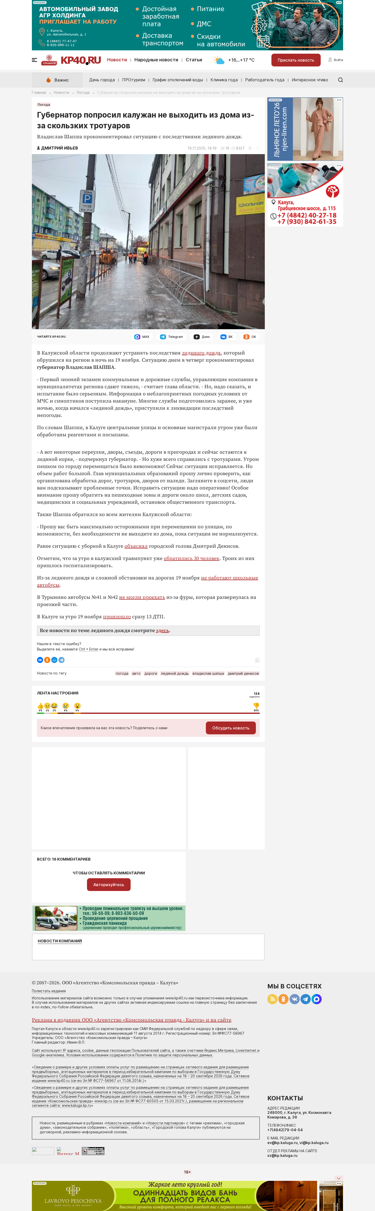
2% (47, 710)
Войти (338, 60)
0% (40, 710)
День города (102, 79)
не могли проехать (142, 597)
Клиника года (224, 79)
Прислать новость (296, 60)
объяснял (136, 546)
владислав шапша (208, 673)
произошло (117, 617)
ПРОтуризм (133, 79)
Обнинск (49, 63)
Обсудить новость (230, 727)
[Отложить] (250, 148)
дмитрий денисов (243, 673)
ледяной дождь (175, 673)
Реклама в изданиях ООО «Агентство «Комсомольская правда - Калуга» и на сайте (131, 1020)
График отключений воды (178, 79)
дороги (150, 673)
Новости (117, 59)
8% (66, 710)
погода (122, 673)
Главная (39, 92)
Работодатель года (264, 79)
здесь (162, 630)
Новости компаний (60, 941)
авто (136, 673)
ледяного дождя (201, 353)
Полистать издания (49, 991)
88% (256, 710)
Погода (83, 92)
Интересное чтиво (310, 79)
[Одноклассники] (47, 660)
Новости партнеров (165, 1123)
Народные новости (156, 59)
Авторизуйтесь (108, 884)
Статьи (194, 59)
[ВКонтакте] (40, 660)
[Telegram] (61, 660)
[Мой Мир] (54, 660)
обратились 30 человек (191, 558)
